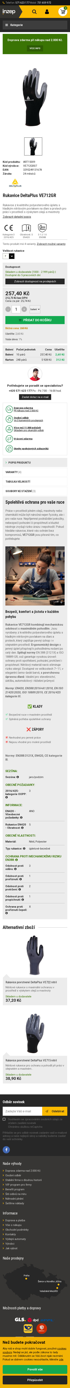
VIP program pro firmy (18, 1184)
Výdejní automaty (15, 1239)
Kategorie (16, 25)
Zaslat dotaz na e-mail (35, 397)
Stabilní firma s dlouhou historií (23, 1180)
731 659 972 (44, 2)
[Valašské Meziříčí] (57, 1288)
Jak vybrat (11, 1248)
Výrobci (9, 1243)
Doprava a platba (15, 1220)
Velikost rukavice (13, 250)
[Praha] (26, 1279)
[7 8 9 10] (9, 256)
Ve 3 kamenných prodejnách (28, 419)
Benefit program (14, 1189)
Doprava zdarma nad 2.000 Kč (23, 1170)
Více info (35, 48)
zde (61, 1359)
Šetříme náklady (14, 1203)
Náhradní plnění (14, 1198)
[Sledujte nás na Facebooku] (6, 1149)
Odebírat (57, 1111)
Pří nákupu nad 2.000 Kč (26, 409)
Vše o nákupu (13, 1225)
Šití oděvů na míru (15, 1194)
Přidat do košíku (37, 320)
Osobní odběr (13, 1175)
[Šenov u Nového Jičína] (58, 1284)
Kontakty (10, 1234)
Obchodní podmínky (17, 1229)
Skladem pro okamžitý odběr (29, 429)
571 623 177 (22, 2)
